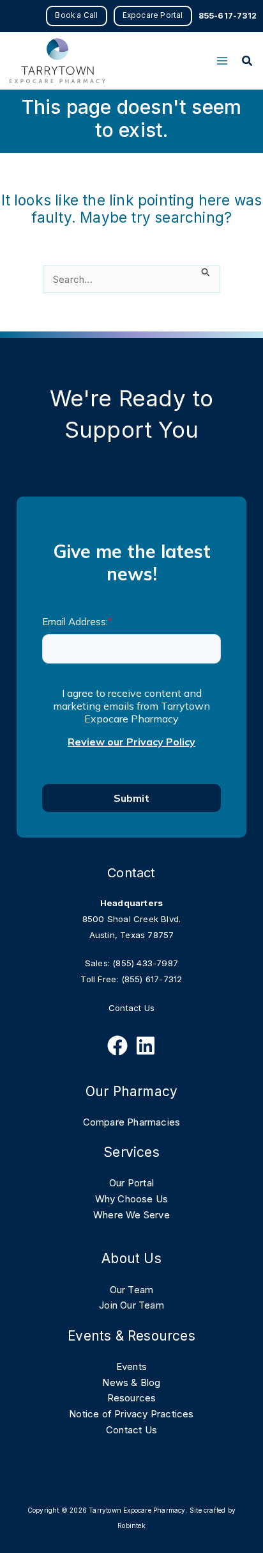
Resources (131, 1398)
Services (131, 1152)
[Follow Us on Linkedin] (145, 1045)
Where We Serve (131, 1215)
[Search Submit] (206, 272)
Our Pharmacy (131, 1091)
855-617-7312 (228, 15)
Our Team (132, 1290)
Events (131, 1366)
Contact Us (131, 1008)
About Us (131, 1258)
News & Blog (131, 1382)
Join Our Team (131, 1305)
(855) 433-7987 (145, 963)
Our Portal (131, 1183)
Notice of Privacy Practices (131, 1414)
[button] (76, 16)
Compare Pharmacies (132, 1122)
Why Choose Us (132, 1199)
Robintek (131, 1525)
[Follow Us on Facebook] (117, 1045)
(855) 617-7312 (152, 979)
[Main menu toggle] (222, 61)
